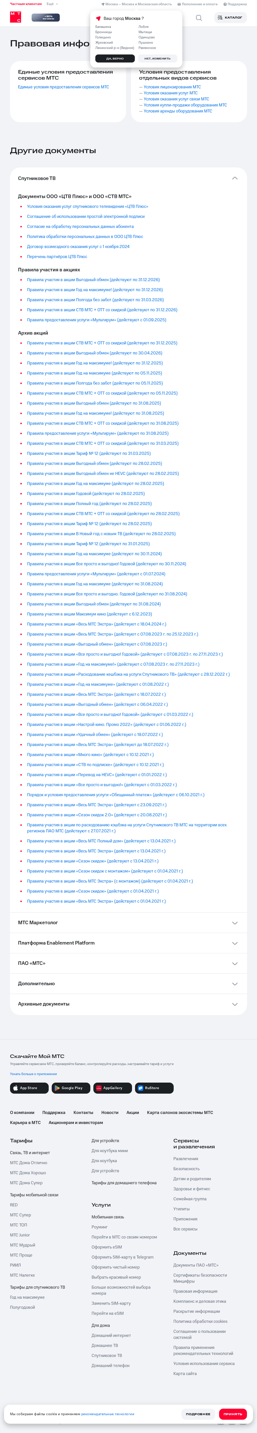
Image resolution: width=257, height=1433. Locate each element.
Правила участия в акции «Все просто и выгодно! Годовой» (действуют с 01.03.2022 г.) (110, 715)
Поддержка (54, 1113)
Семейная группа (190, 1199)
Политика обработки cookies (200, 1322)
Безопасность (186, 1169)
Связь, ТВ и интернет (30, 1153)
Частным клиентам (26, 4)
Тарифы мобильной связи (34, 1195)
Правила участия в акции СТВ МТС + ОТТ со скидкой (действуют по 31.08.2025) (103, 423)
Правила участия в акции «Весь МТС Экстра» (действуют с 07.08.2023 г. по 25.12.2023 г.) (112, 634)
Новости (109, 1113)
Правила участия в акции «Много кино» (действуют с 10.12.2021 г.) (90, 755)
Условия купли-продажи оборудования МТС (185, 105)
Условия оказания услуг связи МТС (176, 99)
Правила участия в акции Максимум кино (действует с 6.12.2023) (89, 614)
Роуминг (100, 1227)
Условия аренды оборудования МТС (178, 111)
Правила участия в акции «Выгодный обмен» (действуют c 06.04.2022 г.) (97, 705)
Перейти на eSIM (108, 1314)
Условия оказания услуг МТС (171, 93)
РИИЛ (15, 1265)
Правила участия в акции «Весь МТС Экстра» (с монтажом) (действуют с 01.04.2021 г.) (110, 881)
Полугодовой (22, 1307)
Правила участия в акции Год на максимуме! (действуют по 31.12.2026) (95, 290)
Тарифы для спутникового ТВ (37, 1287)
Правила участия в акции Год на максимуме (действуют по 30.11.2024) (94, 554)
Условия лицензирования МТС (172, 87)
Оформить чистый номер (116, 1267)
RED (14, 1205)
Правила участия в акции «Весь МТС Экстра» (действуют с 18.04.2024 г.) (96, 624)
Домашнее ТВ (105, 1346)
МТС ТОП (18, 1225)
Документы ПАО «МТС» (196, 1265)
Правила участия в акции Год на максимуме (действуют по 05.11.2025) (94, 373)
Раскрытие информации (196, 1312)
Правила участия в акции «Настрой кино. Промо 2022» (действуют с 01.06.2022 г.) (106, 725)
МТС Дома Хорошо (28, 1173)
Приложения (185, 1219)
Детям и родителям (192, 1179)
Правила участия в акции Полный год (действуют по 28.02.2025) (89, 504)
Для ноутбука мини (110, 1151)
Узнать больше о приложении (33, 1074)
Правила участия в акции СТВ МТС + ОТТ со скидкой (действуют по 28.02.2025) (103, 514)
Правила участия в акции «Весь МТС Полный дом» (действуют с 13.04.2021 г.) (101, 841)
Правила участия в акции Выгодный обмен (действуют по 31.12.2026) (93, 280)
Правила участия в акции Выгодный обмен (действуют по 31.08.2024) (94, 604)
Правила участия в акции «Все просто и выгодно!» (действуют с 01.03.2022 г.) (102, 785)
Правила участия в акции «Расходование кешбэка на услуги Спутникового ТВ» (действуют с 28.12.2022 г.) (128, 674)
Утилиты (181, 1209)
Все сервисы (185, 1229)
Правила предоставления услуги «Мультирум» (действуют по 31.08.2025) (98, 433)
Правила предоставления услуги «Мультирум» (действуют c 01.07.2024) (96, 574)
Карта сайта (185, 1374)
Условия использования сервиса (204, 1364)
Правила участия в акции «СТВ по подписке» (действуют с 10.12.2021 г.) (95, 765)
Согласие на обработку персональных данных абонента (80, 227)
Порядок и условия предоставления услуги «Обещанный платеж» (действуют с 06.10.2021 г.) (116, 795)
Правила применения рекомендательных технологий (203, 1351)
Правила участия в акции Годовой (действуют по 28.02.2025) (86, 494)
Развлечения (185, 1159)
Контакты (83, 1113)
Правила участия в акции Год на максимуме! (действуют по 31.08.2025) (95, 413)
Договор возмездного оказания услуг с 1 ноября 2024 (78, 247)
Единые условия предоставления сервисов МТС (63, 87)
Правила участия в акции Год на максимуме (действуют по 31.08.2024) (95, 584)
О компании (22, 1113)
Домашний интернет (111, 1336)
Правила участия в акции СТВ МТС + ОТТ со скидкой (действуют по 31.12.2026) (102, 310)
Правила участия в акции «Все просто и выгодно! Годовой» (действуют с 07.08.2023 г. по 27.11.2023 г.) (125, 654)
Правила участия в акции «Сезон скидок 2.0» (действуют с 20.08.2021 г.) (97, 815)
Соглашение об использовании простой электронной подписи (86, 217)
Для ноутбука (104, 1161)
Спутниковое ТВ (107, 1356)
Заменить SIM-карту (111, 1303)
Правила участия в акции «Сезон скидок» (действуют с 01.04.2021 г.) (93, 891)
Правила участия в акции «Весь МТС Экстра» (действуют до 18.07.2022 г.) (98, 745)
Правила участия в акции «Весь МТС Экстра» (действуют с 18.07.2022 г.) (96, 695)
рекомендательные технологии (108, 1414)
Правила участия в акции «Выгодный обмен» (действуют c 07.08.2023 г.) (97, 644)
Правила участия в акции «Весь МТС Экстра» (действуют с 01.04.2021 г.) (96, 901)
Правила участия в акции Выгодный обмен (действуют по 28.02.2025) (94, 464)
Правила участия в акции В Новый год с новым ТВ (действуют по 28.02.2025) (101, 534)
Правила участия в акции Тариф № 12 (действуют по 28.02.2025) (89, 524)
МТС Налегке (22, 1275)
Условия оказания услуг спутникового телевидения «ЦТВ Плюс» (87, 207)
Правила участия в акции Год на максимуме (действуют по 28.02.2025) (95, 484)
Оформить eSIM (107, 1247)
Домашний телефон (111, 1366)
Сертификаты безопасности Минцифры (200, 1278)
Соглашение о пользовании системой (199, 1335)
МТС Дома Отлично (28, 1163)
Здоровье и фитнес (191, 1189)
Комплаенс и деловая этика (199, 1301)
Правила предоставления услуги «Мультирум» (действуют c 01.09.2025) (96, 320)
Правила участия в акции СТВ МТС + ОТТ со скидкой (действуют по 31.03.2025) (103, 444)
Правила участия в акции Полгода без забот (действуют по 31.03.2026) (95, 300)
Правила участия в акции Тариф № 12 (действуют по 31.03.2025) (89, 454)
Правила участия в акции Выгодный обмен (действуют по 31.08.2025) (94, 403)
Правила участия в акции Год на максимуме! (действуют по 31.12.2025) (95, 363)
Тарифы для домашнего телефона (124, 1183)
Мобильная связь (108, 1217)
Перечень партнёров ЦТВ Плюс (57, 257)
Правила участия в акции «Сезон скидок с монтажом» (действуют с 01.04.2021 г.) (105, 871)
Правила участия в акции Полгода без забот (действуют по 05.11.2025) (95, 383)
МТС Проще (21, 1255)
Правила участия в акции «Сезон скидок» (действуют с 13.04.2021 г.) (93, 861)
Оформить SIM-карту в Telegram (123, 1257)
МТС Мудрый (22, 1245)
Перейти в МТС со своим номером (124, 1237)
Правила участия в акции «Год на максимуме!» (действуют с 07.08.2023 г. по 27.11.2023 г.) (113, 664)
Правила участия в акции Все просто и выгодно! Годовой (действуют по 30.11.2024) (106, 564)
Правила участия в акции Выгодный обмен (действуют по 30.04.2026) (94, 353)
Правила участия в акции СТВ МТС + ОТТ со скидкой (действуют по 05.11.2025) (102, 393)
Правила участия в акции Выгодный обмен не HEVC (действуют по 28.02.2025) (103, 474)
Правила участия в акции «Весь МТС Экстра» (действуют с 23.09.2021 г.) (97, 805)
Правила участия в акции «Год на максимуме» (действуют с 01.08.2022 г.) (98, 684)
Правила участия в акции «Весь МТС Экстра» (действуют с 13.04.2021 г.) (96, 851)
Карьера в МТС (25, 1123)
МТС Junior (20, 1235)
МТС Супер (20, 1215)
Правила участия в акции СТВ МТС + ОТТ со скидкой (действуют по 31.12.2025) (102, 343)
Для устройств (105, 1141)
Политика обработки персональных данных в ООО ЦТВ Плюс (85, 237)
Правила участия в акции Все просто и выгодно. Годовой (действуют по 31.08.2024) (107, 594)
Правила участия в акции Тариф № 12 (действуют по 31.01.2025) (88, 544)
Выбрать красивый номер (116, 1277)
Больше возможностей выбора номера (121, 1290)
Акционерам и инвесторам (76, 1123)
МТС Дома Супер (26, 1183)
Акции (132, 1113)
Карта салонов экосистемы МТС (180, 1113)
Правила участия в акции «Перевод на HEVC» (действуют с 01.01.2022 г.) (97, 775)
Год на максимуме (27, 1297)
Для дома (101, 1326)
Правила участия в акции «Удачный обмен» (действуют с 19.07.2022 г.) (95, 735)
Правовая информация (195, 1291)
